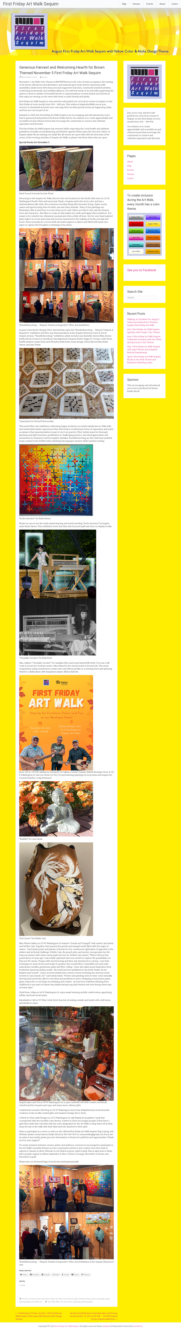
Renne (44, 77)
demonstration (43, 1299)
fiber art (54, 1299)
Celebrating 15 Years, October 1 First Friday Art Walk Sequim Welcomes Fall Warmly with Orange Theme (39, 1316)
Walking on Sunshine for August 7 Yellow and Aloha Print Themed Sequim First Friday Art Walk (143, 322)
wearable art (36, 1302)
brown (25, 1299)
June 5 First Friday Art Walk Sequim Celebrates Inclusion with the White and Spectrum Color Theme (144, 339)
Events (149, 4)
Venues (136, 4)
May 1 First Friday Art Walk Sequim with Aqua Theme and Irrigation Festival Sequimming (143, 349)
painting (100, 1299)
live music (68, 1302)
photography (24, 1302)
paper (107, 1299)
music (93, 1299)
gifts (76, 1299)
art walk (51, 1302)
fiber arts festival (66, 1299)
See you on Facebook (141, 270)
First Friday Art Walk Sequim (30, 4)
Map (124, 4)
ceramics (32, 1299)
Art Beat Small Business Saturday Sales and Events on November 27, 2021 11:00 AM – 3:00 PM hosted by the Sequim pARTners (93, 1316)
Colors (175, 4)
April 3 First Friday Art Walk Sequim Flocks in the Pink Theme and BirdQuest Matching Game (144, 359)
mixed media (84, 1299)
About (162, 4)
